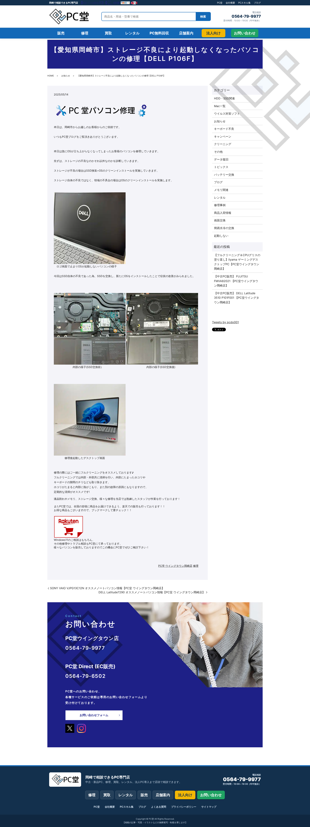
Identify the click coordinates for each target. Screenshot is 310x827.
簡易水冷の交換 (224, 228)
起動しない (221, 235)
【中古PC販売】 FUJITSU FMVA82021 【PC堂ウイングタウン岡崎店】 (236, 281)
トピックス (221, 167)
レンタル (220, 197)
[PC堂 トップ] (69, 16)
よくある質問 (158, 806)
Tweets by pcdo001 (225, 322)
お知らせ (65, 75)
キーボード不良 (224, 129)
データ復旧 (221, 159)
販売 (144, 795)
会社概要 (230, 2)
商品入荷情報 (222, 213)
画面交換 (220, 220)
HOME (50, 75)
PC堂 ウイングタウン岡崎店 (175, 566)
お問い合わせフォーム (94, 715)
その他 (218, 151)
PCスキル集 (244, 2)
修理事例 (220, 205)
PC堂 (219, 2)
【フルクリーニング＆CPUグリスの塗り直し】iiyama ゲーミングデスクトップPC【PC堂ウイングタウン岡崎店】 (237, 262)
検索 (203, 16)
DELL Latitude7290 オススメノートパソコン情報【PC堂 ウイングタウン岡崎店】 (151, 592)
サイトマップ (208, 806)
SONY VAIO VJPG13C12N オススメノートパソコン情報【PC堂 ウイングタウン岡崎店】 (107, 588)
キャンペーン (222, 136)
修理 (195, 566)
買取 (107, 795)
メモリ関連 (221, 190)
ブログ (257, 2)
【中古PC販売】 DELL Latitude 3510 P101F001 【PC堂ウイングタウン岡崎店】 (236, 297)
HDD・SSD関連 (224, 98)
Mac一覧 (220, 106)
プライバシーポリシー (183, 806)
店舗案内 (163, 795)
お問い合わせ (211, 795)
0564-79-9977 (246, 16)
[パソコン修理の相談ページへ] (109, 2)
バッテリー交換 (224, 174)
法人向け (185, 795)
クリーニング (222, 144)
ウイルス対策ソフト (227, 113)
